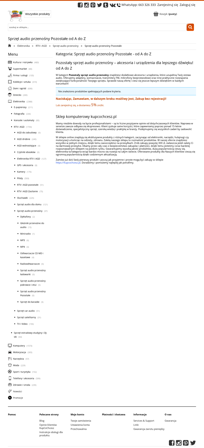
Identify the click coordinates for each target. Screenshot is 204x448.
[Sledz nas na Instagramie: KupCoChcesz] (86, 6)
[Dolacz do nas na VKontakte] (113, 6)
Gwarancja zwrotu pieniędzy (148, 428)
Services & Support (143, 420)
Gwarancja (170, 420)
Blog (41, 420)
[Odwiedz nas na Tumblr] (105, 6)
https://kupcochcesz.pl (68, 162)
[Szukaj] (190, 27)
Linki (136, 424)
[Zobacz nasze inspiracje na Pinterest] (93, 6)
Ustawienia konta (80, 424)
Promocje (18, 397)
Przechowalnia (79, 428)
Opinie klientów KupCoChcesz (48, 426)
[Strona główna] (16, 16)
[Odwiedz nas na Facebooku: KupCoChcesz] (80, 6)
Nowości (17, 391)
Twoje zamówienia (81, 420)
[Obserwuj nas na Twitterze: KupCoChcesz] (99, 6)
